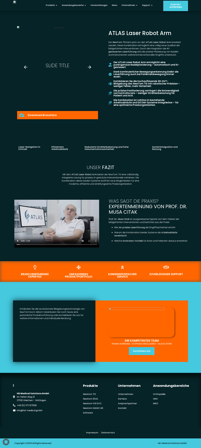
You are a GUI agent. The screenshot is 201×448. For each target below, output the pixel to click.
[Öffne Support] (152, 5)
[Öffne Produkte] (56, 5)
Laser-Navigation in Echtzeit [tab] (29, 148)
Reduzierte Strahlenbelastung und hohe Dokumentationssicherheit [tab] (107, 148)
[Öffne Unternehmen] (137, 5)
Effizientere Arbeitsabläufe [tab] (59, 148)
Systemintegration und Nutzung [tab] (165, 148)
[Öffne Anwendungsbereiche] (85, 5)
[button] (26, 67)
